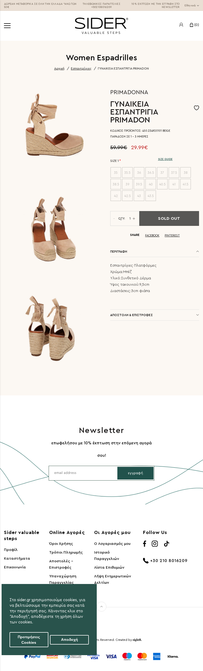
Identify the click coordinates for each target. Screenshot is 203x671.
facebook (152, 235)
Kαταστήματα (17, 558)
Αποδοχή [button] (69, 640)
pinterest (172, 235)
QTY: (121, 218)
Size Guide (165, 159)
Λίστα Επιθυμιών (109, 567)
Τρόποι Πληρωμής (66, 552)
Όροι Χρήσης (61, 544)
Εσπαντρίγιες (81, 68)
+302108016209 (101, 7)
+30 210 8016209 (168, 561)
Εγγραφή (135, 473)
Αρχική (59, 68)
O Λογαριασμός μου (112, 544)
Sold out (169, 218)
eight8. (137, 639)
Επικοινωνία (15, 567)
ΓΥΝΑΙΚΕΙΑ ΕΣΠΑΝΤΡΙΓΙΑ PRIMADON (123, 68)
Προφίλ (11, 550)
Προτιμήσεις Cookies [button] (29, 640)
